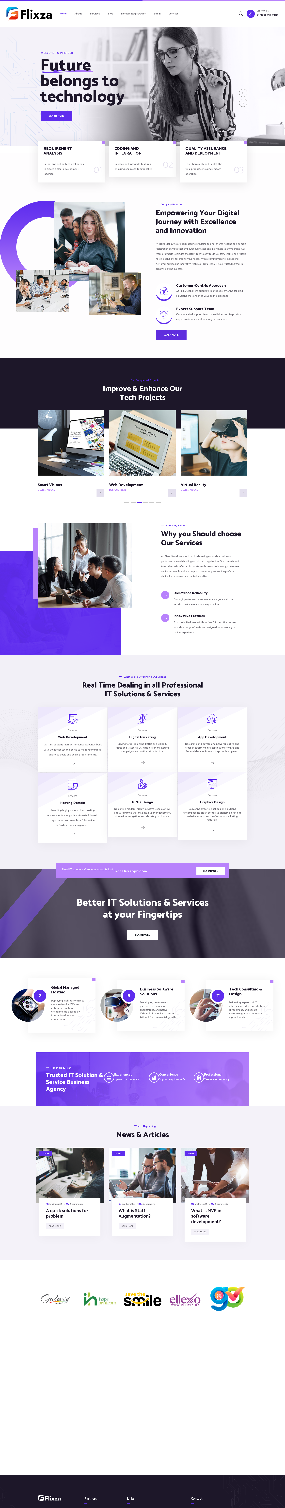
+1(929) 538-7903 (267, 15)
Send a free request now (130, 871)
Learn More (56, 116)
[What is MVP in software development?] (215, 1175)
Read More (55, 1226)
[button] (126, 502)
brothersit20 (55, 1204)
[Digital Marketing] (142, 762)
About (78, 14)
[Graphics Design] (212, 831)
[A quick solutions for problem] (70, 1175)
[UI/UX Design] (142, 827)
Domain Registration (133, 14)
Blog (110, 14)
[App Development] (212, 762)
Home (63, 14)
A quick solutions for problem (67, 1213)
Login (157, 14)
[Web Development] (72, 763)
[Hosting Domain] (72, 833)
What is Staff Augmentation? (135, 1213)
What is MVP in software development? (206, 1216)
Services (95, 14)
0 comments (76, 1204)
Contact (173, 14)
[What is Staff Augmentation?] (142, 1175)
